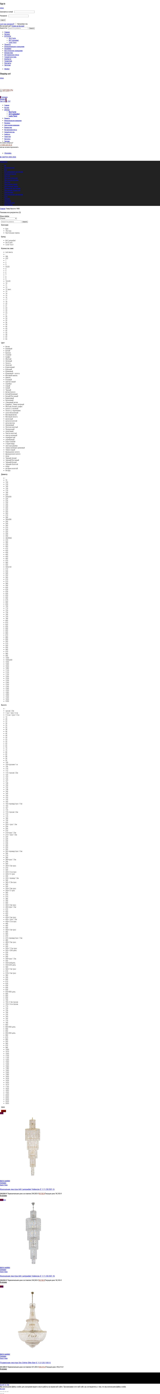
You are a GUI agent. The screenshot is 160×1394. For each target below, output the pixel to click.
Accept (2, 1389)
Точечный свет (9, 203)
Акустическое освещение (13, 51)
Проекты (7, 44)
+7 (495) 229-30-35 (6, 145)
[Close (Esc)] (1, 1391)
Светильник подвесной (12, 190)
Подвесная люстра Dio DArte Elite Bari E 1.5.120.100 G (25, 1362)
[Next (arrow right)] (3, 1393)
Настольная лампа (10, 184)
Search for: (4, 28)
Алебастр (7, 59)
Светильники (8, 192)
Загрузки (7, 65)
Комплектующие (10, 174)
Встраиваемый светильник (13, 172)
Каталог (7, 34)
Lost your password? (7, 24)
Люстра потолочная (11, 180)
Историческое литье (11, 55)
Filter (3, 1111)
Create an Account (18, 26)
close (2, 8)
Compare (3, 1183)
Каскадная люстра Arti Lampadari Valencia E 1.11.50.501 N (27, 1276)
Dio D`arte (12, 38)
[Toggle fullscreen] (5, 1391)
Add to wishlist (5, 1181)
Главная (7, 32)
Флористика (8, 53)
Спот (6, 197)
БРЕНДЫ (7, 36)
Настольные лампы (11, 186)
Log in (3, 20)
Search (31, 28)
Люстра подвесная (11, 178)
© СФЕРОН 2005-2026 (8, 157)
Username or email (7, 12)
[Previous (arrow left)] (1, 1393)
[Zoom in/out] (7, 1391)
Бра (5, 170)
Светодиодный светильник (13, 194)
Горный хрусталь (10, 57)
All (5, 166)
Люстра (7, 176)
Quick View (4, 1185)
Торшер (7, 199)
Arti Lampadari (14, 40)
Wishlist (6, 69)
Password (4, 16)
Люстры (7, 182)
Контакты (7, 63)
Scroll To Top (4, 1385)
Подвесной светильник (12, 188)
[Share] (3, 1391)
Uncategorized (9, 168)
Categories (3, 162)
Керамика (7, 49)
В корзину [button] (3, 1196)
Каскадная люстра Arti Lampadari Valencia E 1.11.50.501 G (27, 1189)
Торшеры (7, 201)
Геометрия (8, 61)
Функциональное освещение (14, 47)
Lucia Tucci (12, 42)
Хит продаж (8, 205)
